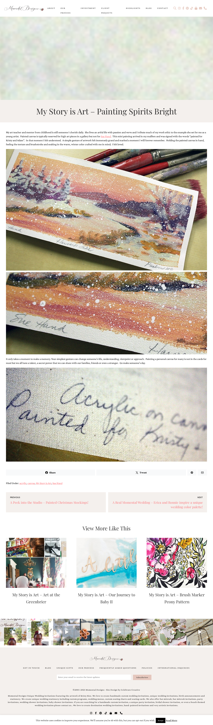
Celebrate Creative (130, 690)
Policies (147, 668)
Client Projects (106, 10)
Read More (171, 720)
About (51, 8)
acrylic (22, 483)
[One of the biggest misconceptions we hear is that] (199, 632)
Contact (162, 8)
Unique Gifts (65, 668)
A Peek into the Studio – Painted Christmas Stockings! (49, 502)
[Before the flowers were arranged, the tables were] (66, 632)
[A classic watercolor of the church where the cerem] (93, 632)
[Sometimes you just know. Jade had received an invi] (119, 632)
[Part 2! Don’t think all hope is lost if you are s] (13, 632)
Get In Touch (31, 668)
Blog (149, 8)
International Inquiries (174, 668)
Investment (88, 8)
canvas (31, 483)
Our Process (66, 10)
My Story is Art (43, 483)
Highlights (133, 8)
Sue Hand (106, 136)
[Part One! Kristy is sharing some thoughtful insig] (40, 632)
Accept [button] (160, 720)
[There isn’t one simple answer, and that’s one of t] (173, 632)
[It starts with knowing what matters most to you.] (146, 632)
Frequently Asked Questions (118, 668)
